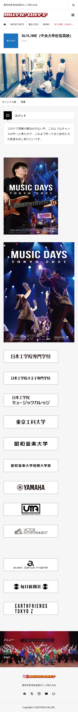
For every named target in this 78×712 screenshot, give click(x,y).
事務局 (7, 657)
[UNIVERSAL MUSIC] (31, 516)
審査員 (44, 645)
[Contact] (53, 693)
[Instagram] (39, 693)
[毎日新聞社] (31, 593)
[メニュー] (72, 14)
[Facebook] (24, 693)
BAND (24, 41)
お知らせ (8, 645)
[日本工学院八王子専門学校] (31, 384)
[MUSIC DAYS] (26, 15)
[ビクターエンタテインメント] (31, 537)
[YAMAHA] (31, 494)
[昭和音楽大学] (31, 450)
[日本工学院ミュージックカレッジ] (31, 406)
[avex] (31, 571)
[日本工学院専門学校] (31, 363)
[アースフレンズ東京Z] (31, 615)
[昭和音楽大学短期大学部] (31, 472)
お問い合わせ (10, 651)
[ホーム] (5, 24)
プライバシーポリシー (52, 651)
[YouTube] (46, 693)
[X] (32, 693)
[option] (39, 76)
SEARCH (73, 4)
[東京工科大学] (31, 428)
